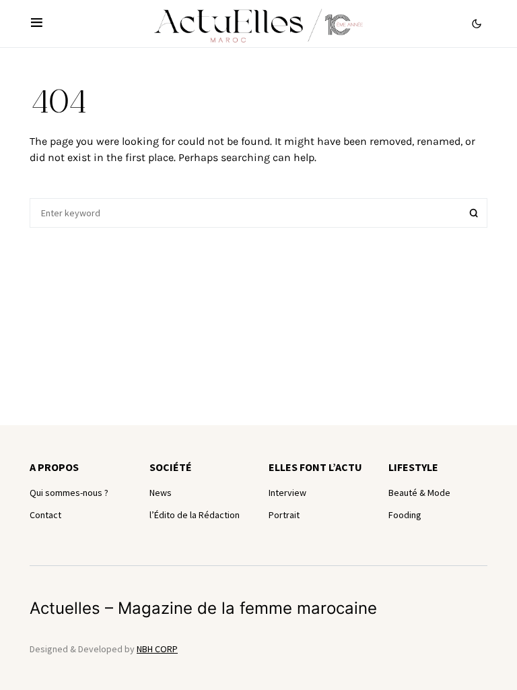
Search (474, 213)
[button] (37, 23)
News (160, 493)
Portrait (284, 515)
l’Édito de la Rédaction (194, 515)
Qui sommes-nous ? (69, 493)
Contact (45, 515)
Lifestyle (413, 467)
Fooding (404, 515)
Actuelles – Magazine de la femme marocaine (203, 608)
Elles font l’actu (315, 467)
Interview (287, 493)
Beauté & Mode (419, 493)
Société (170, 467)
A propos (54, 467)
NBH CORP (157, 649)
